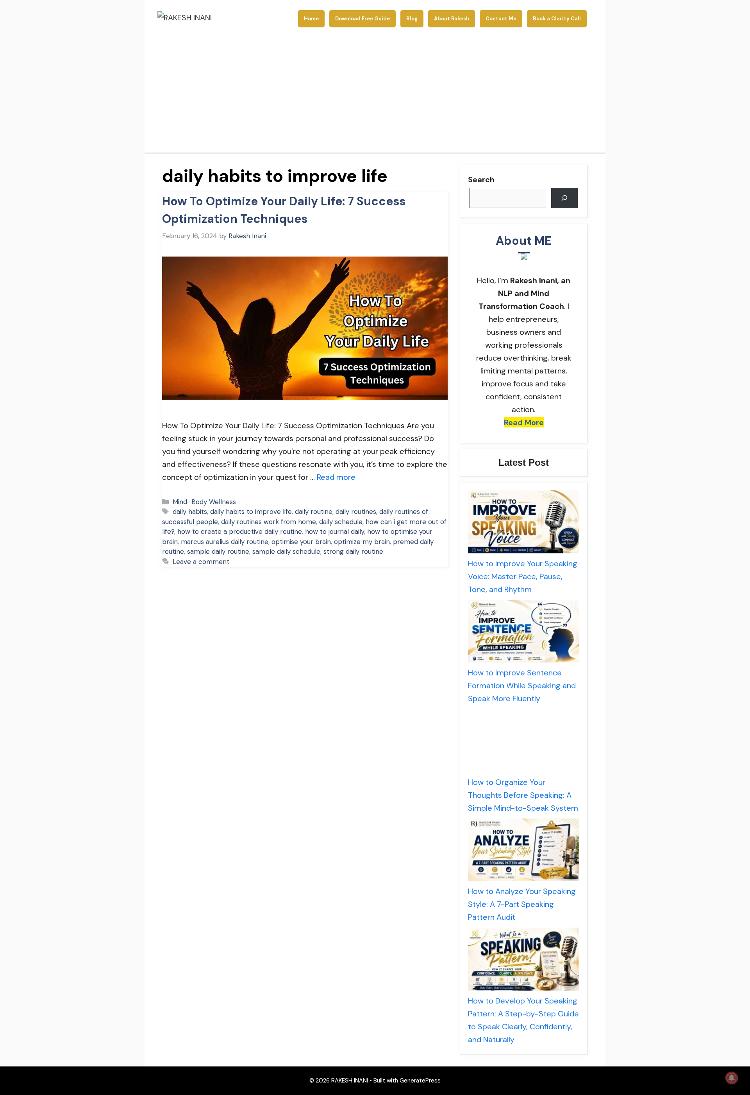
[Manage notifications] (731, 1078)
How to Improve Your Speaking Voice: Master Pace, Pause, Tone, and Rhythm (522, 576)
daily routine (313, 511)
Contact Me (501, 18)
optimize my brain (362, 541)
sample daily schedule (286, 551)
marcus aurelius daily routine (224, 541)
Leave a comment (201, 561)
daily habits (190, 511)
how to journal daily (334, 531)
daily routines (356, 511)
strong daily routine (353, 551)
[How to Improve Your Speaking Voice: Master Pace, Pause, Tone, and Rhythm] (523, 523)
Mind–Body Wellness (204, 501)
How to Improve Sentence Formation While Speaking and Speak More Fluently (522, 686)
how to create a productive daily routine (239, 531)
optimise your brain (301, 541)
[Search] (564, 198)
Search (481, 179)
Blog (412, 18)
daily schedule (340, 521)
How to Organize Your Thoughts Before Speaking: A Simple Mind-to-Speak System (523, 795)
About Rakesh (451, 18)
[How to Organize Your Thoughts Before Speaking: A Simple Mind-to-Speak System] (523, 742)
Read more (336, 477)
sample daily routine (218, 551)
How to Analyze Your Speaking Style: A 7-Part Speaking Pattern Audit (522, 904)
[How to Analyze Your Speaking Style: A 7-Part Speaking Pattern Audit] (523, 852)
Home (311, 18)
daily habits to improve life (251, 511)
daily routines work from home (268, 521)
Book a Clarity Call (557, 18)
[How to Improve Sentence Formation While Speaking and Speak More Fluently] (523, 633)
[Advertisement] (375, 94)
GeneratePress (420, 1080)
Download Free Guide (362, 18)
